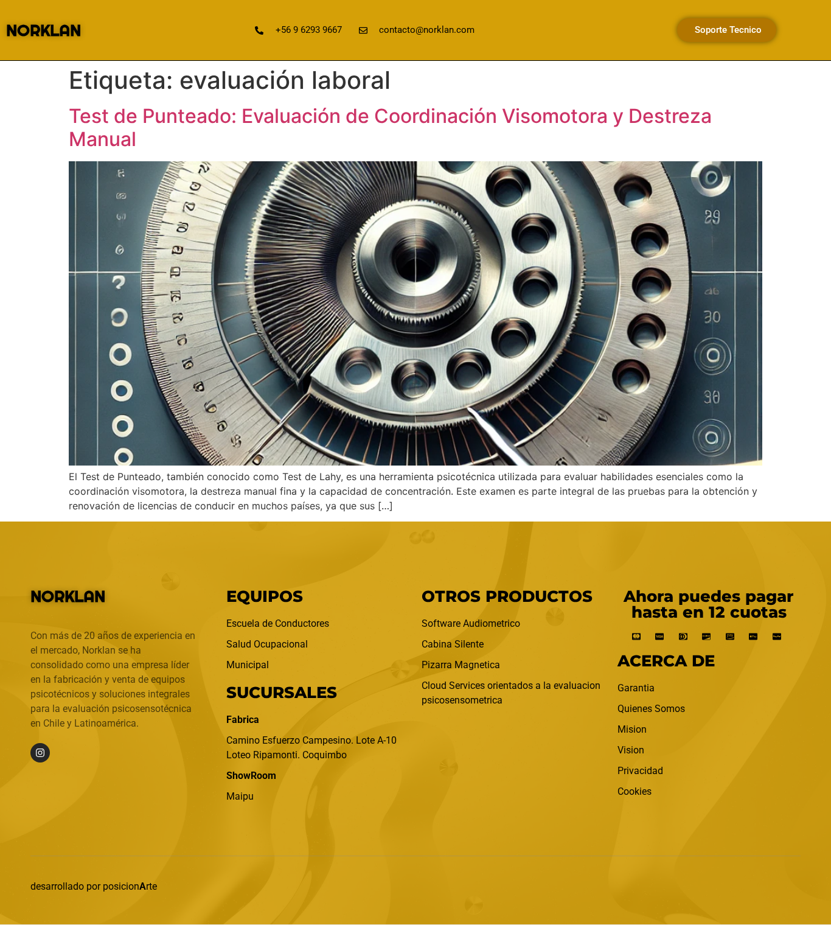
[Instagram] (40, 753)
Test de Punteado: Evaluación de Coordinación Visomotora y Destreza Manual (390, 127)
